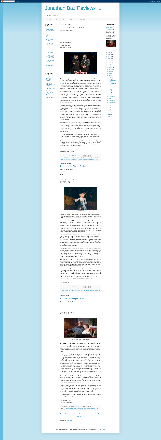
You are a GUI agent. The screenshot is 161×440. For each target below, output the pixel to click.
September (111, 96)
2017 (109, 62)
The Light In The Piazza (65, 291)
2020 (109, 105)
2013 (109, 54)
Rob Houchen (91, 290)
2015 (109, 58)
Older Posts (98, 413)
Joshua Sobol (96, 157)
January (111, 67)
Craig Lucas (89, 288)
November (111, 100)
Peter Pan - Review (50, 88)
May (110, 75)
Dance (76, 20)
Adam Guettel (68, 288)
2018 (109, 64)
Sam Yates (70, 409)
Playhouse (84, 159)
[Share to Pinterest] (90, 156)
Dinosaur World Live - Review (49, 44)
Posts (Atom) (69, 420)
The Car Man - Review (49, 36)
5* (64, 157)
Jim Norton (79, 408)
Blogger (103, 429)
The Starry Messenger (84, 409)
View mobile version (80, 416)
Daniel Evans (94, 288)
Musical (46, 20)
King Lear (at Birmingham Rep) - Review (50, 84)
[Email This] (84, 156)
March (110, 71)
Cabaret (58, 20)
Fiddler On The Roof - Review (72, 27)
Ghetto (87, 157)
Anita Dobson (73, 157)
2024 (109, 113)
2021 (109, 107)
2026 (109, 116)
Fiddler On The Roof (81, 157)
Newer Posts (63, 413)
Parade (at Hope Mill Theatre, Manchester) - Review (50, 79)
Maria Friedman (64, 159)
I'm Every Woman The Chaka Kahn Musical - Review (50, 29)
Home (80, 413)
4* (64, 288)
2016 (109, 60)
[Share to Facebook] (89, 156)
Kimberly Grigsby (68, 290)
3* (64, 408)
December (111, 102)
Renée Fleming (84, 290)
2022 (109, 109)
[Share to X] (87, 156)
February (111, 69)
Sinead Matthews (76, 409)
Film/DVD (82, 20)
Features (65, 20)
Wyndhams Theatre (94, 409)
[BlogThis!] (85, 156)
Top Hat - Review (50, 97)
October (111, 98)
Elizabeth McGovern (72, 408)
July (110, 92)
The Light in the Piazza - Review (73, 166)
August (110, 94)
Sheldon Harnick (90, 159)
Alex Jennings (74, 288)
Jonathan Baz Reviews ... (73, 8)
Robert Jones (97, 290)
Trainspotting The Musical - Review (50, 64)
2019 (109, 66)
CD (71, 20)
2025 (109, 114)
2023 (109, 111)
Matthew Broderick (94, 408)
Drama (52, 20)
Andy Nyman (67, 157)
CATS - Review (49, 33)
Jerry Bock (91, 157)
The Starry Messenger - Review (73, 299)
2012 (109, 52)
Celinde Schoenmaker (81, 288)
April (110, 73)
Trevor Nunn (96, 159)
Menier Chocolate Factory (73, 159)
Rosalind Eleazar (64, 409)
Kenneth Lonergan (86, 408)
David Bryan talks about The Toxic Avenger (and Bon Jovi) (50, 92)
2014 (109, 56)
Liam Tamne (74, 290)
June (110, 77)
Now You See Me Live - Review (50, 68)
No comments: (78, 155)
